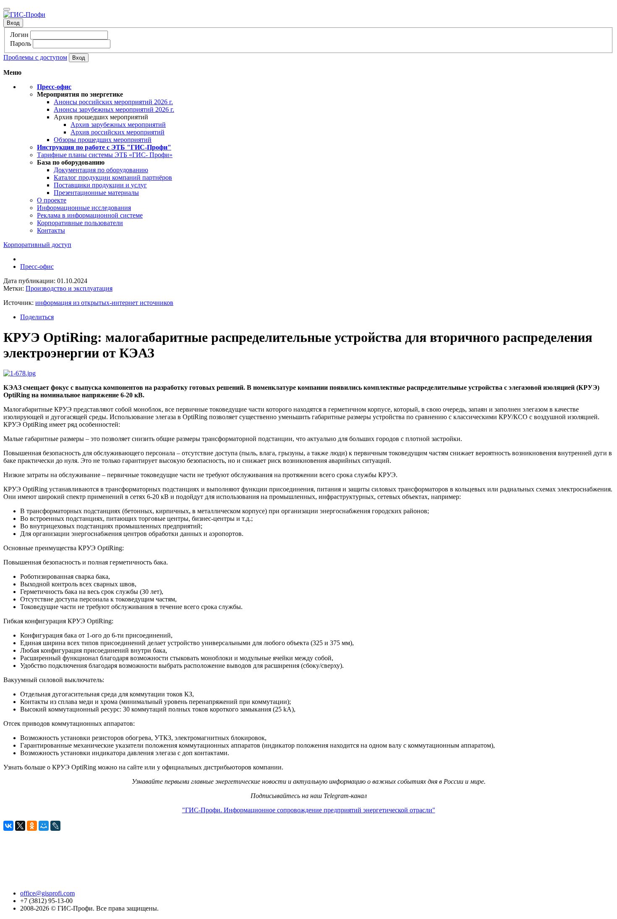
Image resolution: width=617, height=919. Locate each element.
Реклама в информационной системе (90, 215)
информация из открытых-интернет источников (104, 302)
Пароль (20, 43)
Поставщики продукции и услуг (100, 185)
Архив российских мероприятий (118, 132)
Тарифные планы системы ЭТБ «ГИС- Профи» (105, 154)
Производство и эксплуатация (69, 288)
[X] (20, 826)
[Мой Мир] (44, 826)
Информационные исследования (84, 207)
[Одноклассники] (32, 826)
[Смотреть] (19, 373)
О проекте (51, 200)
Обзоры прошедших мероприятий (103, 139)
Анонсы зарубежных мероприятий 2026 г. (114, 109)
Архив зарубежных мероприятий (118, 124)
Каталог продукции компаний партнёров (113, 177)
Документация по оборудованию (101, 169)
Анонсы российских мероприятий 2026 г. (113, 101)
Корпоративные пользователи (80, 222)
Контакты (51, 230)
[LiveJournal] (55, 826)
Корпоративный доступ (37, 244)
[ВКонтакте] (8, 826)
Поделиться (37, 316)
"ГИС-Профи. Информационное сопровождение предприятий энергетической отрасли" (308, 810)
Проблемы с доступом (35, 57)
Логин (19, 34)
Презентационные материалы (96, 192)
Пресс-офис (37, 266)
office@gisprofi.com (47, 893)
